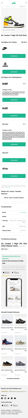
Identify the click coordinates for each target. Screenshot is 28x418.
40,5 (7, 92)
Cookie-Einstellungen (12, 413)
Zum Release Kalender (13, 378)
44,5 (4, 94)
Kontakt (3, 413)
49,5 (17, 94)
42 (13, 92)
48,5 (23, 136)
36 (7, 132)
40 (3, 92)
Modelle (8, 410)
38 (16, 132)
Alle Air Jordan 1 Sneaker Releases (14, 197)
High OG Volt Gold (23, 6)
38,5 (20, 132)
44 (23, 92)
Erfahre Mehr (8, 187)
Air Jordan (14, 6)
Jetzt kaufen (14, 56)
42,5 (17, 92)
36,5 (10, 132)
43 (20, 92)
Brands (3, 410)
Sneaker (8, 6)
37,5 (13, 132)
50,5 (7, 138)
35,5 (4, 132)
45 (7, 136)
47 (13, 94)
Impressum (4, 412)
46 (10, 94)
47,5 (20, 136)
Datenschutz (18, 412)
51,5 (10, 138)
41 (10, 92)
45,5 (7, 94)
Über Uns (10, 412)
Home (2, 6)
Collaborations (16, 410)
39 (23, 132)
